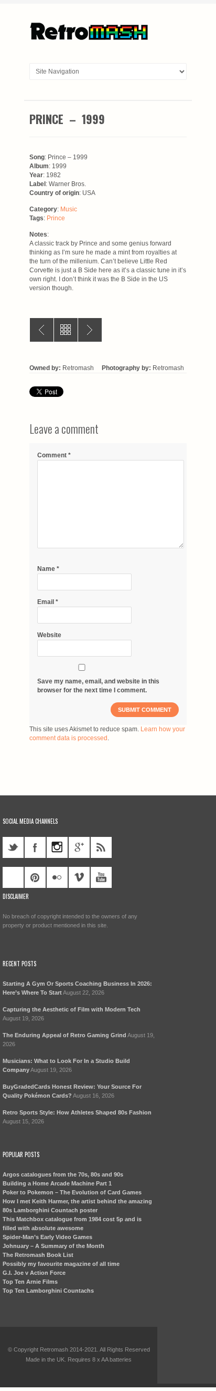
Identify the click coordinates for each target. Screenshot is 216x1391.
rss (101, 847)
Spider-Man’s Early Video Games (47, 1237)
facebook (35, 847)
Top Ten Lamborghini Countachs (48, 1290)
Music (68, 209)
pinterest (35, 877)
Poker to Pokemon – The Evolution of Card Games (72, 1192)
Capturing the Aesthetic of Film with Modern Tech (72, 1009)
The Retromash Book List (38, 1255)
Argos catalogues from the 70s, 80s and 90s (63, 1174)
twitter (13, 847)
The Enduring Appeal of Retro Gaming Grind (64, 1035)
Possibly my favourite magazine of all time (61, 1264)
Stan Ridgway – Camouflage (41, 330)
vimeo (79, 877)
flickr (57, 877)
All (66, 330)
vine (13, 877)
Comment (54, 455)
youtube (101, 877)
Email (47, 602)
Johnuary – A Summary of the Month (53, 1246)
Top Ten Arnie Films (30, 1282)
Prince (56, 218)
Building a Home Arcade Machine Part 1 (57, 1183)
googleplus (79, 847)
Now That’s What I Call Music (90, 330)
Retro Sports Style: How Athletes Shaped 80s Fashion (77, 1112)
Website (49, 635)
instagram (57, 847)
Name (48, 568)
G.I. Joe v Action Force (34, 1273)
